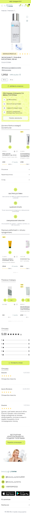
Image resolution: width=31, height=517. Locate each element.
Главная (3, 10)
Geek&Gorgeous (9, 54)
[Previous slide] (3, 28)
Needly (4, 151)
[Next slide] (28, 28)
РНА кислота (6, 70)
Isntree (4, 304)
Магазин (11, 10)
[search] (5, 6)
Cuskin (22, 151)
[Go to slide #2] (19, 46)
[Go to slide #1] (12, 46)
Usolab (22, 256)
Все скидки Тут (15, 1)
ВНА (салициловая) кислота (11, 68)
